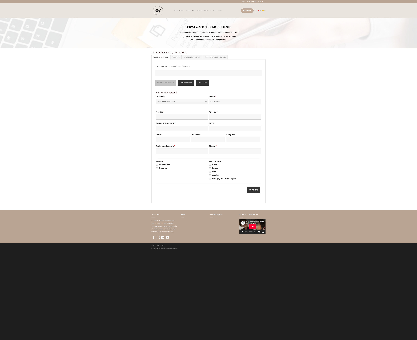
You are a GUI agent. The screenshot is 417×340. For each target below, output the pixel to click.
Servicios (202, 11)
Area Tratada (215, 161)
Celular (159, 135)
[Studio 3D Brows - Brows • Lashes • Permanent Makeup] (161, 10)
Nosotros (179, 11)
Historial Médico (186, 83)
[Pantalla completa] (263, 232)
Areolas (215, 175)
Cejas (214, 165)
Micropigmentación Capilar (224, 179)
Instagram (230, 135)
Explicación (202, 83)
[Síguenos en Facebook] (258, 1)
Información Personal (165, 83)
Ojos (214, 172)
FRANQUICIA (251, 1)
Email (212, 123)
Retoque (163, 168)
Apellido (213, 112)
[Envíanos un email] (262, 1)
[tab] (160, 57)
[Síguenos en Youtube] (264, 1)
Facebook (195, 135)
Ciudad (213, 146)
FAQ (243, 1)
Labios (215, 168)
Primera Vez (164, 165)
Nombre (160, 112)
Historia (160, 161)
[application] (252, 226)
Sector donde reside (165, 146)
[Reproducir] (242, 232)
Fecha (212, 97)
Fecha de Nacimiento (166, 123)
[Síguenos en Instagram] (260, 1)
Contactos (216, 11)
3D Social (190, 11)
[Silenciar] (259, 232)
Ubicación (160, 97)
